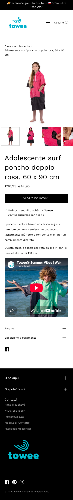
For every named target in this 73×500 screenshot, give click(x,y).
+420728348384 (15, 410)
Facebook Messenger (18, 428)
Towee (17, 491)
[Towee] (18, 22)
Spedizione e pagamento (20, 337)
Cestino (61, 22)
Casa (8, 46)
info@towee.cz (14, 416)
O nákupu (12, 378)
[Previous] (14, 93)
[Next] (59, 93)
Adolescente (22, 46)
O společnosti (15, 389)
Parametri (11, 328)
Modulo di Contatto (17, 422)
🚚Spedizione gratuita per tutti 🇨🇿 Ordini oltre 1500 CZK (36, 5)
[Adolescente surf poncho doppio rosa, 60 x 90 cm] (10, 136)
